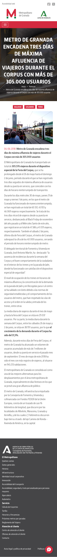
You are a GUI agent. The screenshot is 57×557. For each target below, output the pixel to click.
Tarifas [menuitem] (4, 510)
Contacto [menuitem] (5, 538)
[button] (49, 550)
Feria (40, 107)
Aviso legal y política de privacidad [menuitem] (17, 548)
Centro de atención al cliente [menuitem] (13, 530)
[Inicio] (19, 13)
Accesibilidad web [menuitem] (8, 3)
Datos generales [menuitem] (8, 465)
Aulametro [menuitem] (6, 499)
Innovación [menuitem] (6, 480)
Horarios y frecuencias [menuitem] (11, 514)
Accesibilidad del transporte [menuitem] (13, 484)
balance (17, 107)
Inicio (24, 86)
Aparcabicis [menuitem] (6, 495)
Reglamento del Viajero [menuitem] (11, 522)
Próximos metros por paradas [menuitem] (13, 518)
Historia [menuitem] (5, 468)
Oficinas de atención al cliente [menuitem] (13, 534)
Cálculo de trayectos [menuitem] (10, 507)
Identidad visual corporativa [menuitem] (13, 476)
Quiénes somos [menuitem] (8, 461)
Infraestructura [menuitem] (8, 472)
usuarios (30, 107)
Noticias (32, 86)
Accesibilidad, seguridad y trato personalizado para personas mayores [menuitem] (26, 490)
